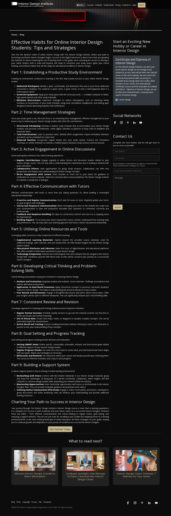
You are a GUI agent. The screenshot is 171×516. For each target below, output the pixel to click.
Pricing (118, 5)
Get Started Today (60, 429)
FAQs (19, 502)
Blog (22, 34)
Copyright (26, 502)
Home (14, 34)
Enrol (142, 5)
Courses (90, 5)
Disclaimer (48, 502)
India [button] (80, 5)
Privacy (34, 502)
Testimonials (108, 5)
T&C (40, 502)
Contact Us (126, 5)
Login (134, 5)
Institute (98, 5)
